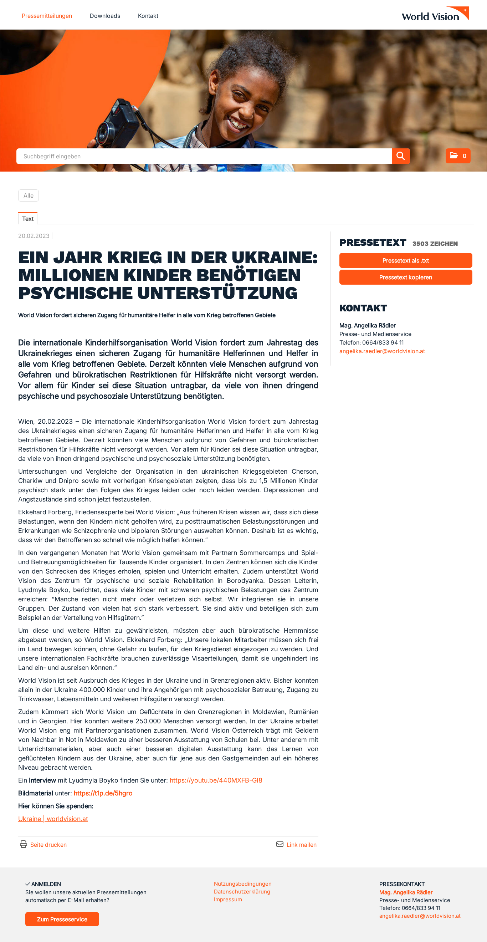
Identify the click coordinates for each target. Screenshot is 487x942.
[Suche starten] (401, 156)
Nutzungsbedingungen (243, 883)
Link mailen (302, 844)
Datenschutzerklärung (242, 891)
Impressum (228, 899)
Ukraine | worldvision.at (53, 819)
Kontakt (148, 15)
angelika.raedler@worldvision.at (382, 351)
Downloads (105, 15)
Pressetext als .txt (406, 260)
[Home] (435, 15)
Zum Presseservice (62, 919)
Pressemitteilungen (47, 15)
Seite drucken (48, 844)
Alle (29, 195)
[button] (458, 155)
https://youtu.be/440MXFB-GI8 (216, 780)
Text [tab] (28, 218)
